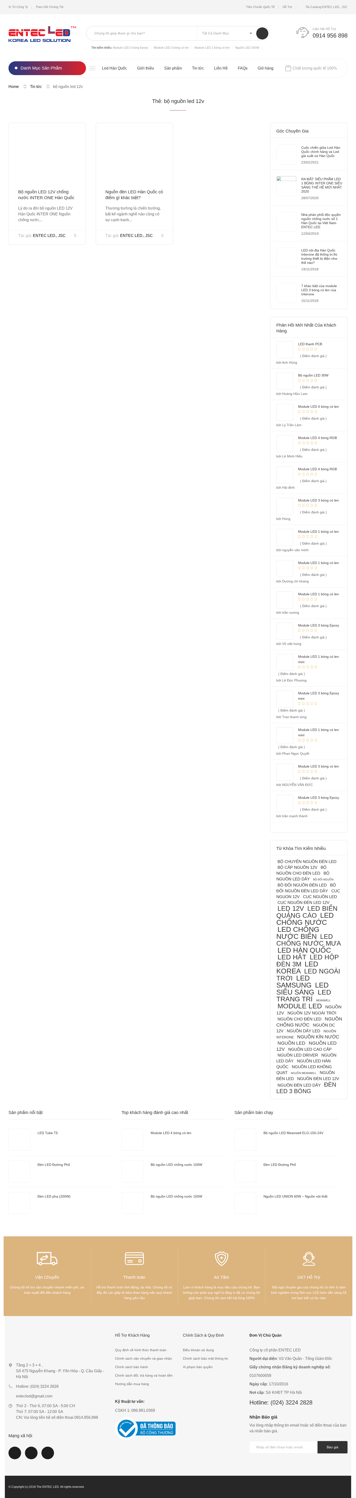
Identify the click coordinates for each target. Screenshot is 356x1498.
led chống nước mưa (308, 940)
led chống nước (305, 918)
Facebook (14, 1456)
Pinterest (47, 1456)
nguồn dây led (303, 1031)
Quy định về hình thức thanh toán (140, 1350)
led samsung (294, 981)
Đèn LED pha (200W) (54, 1196)
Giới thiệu (145, 68)
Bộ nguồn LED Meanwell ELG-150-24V (293, 1133)
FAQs (243, 68)
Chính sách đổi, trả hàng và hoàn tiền (144, 1375)
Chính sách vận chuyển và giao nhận (143, 1358)
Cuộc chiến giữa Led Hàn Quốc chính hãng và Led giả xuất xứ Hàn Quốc (320, 152)
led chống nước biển (297, 932)
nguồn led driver (298, 1055)
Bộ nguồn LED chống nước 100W (176, 1165)
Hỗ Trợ (287, 7)
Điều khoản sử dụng (198, 1350)
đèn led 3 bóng (306, 1087)
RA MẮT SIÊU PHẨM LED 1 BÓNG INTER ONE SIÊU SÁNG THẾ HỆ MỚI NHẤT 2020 (321, 185)
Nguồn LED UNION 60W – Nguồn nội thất (295, 1196)
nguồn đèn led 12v (318, 1078)
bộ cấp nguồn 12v (297, 867)
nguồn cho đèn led (299, 1019)
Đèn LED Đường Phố (54, 1165)
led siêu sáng (302, 988)
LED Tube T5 (48, 1133)
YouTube (31, 1456)
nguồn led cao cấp (310, 1049)
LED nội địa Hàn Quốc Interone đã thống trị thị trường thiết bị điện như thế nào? (319, 256)
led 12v (291, 908)
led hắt (292, 957)
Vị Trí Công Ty (18, 7)
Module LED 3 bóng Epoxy (130, 47)
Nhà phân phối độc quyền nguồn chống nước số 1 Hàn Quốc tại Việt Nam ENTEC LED (321, 221)
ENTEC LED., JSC (49, 236)
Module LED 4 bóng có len (171, 1133)
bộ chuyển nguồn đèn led (307, 861)
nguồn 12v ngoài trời (311, 1013)
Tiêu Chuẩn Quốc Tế (260, 7)
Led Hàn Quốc (114, 68)
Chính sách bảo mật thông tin (205, 1358)
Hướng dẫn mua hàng (132, 1384)
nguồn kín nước (318, 1036)
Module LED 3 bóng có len (171, 47)
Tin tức (198, 68)
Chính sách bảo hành (131, 1367)
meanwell (323, 1000)
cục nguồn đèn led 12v (303, 902)
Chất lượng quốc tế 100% (315, 68)
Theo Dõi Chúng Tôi (49, 7)
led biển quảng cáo (307, 912)
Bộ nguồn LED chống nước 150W (176, 1196)
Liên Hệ (221, 68)
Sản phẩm (173, 68)
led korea (297, 967)
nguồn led (291, 1043)
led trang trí (303, 995)
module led (300, 1006)
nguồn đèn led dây (299, 1085)
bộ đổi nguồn (323, 879)
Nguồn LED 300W (247, 47)
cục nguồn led (320, 896)
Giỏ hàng (265, 68)
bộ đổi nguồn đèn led (302, 885)
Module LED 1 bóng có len (212, 47)
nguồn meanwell (303, 1073)
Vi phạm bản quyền (198, 1367)
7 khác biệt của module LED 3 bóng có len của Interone (319, 290)
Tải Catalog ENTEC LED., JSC (326, 7)
